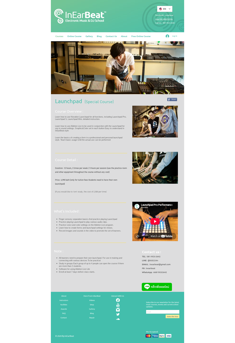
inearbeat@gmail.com (160, 264)
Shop (92, 304)
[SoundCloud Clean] (118, 319)
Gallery (92, 309)
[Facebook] (118, 300)
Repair (92, 317)
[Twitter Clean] (118, 314)
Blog (92, 313)
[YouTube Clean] (118, 305)
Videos (92, 300)
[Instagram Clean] (118, 310)
